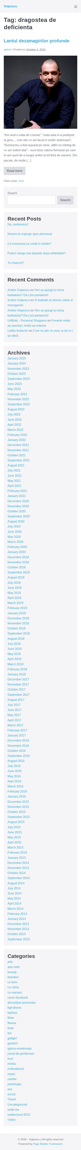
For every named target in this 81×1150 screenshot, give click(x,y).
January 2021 (17, 496)
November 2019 (18, 562)
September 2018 (19, 633)
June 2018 (15, 648)
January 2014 (17, 918)
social (11, 1094)
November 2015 (18, 806)
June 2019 (15, 587)
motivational (16, 1068)
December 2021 (18, 445)
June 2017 (15, 710)
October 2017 (17, 689)
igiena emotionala (19, 1048)
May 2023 (14, 389)
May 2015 (14, 837)
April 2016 (14, 781)
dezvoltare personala (22, 1002)
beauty (12, 972)
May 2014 (14, 898)
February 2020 (17, 546)
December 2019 (18, 557)
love (21, 180)
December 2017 (18, 679)
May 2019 (14, 592)
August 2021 (16, 465)
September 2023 (19, 378)
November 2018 (18, 623)
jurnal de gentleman (21, 1053)
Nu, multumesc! (18, 224)
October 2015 (17, 811)
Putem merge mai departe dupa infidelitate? (37, 253)
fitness (12, 1023)
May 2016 (14, 776)
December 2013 (18, 924)
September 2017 (19, 694)
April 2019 (14, 597)
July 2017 (14, 704)
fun (10, 1033)
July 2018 (14, 643)
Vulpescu (10, 6)
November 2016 (18, 745)
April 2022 (14, 424)
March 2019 (15, 603)
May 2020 (14, 536)
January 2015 (17, 857)
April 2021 (14, 485)
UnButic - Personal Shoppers (27, 320)
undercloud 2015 (19, 1114)
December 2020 (18, 501)
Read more (16, 172)
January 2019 (17, 613)
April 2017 (14, 720)
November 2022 (18, 399)
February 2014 (17, 913)
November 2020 (18, 506)
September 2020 (19, 516)
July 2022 (14, 414)
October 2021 (17, 455)
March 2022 (15, 429)
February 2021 (17, 490)
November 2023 (18, 368)
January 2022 (17, 439)
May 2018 (14, 653)
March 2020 (15, 541)
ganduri (13, 1043)
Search (12, 193)
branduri (13, 977)
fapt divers (14, 1007)
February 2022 (17, 434)
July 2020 (14, 526)
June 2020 (15, 531)
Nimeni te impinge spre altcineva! (30, 234)
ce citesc (13, 987)
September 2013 (19, 939)
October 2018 (17, 628)
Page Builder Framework (48, 1143)
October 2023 (17, 373)
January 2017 (17, 735)
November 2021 (18, 450)
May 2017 (14, 715)
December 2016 (18, 740)
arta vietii (14, 967)
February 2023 (17, 394)
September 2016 (19, 755)
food (10, 1028)
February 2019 (17, 608)
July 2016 (14, 766)
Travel (12, 1099)
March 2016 (15, 786)
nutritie (12, 1079)
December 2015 (18, 801)
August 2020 (16, 521)
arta (10, 961)
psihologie (14, 1084)
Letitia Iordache (18, 330)
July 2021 (14, 470)
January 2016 (17, 796)
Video (11, 1119)
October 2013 (17, 934)
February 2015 (17, 852)
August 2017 (16, 699)
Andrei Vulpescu (19, 290)
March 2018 (15, 664)
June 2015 (15, 832)
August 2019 (16, 577)
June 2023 (15, 383)
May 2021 (14, 480)
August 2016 (16, 760)
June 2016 (15, 771)
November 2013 (18, 929)
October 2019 (17, 567)
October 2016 (17, 750)
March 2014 (15, 908)
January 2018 (17, 674)
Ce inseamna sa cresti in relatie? (29, 243)
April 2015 (14, 842)
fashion (12, 1012)
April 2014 (14, 903)
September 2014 (19, 878)
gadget (12, 1038)
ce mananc (15, 992)
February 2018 (17, 669)
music (11, 1074)
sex (10, 1089)
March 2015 (15, 847)
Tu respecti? (16, 262)
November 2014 (18, 867)
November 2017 (18, 684)
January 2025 (17, 358)
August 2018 (16, 638)
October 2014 (17, 873)
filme (11, 1017)
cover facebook (18, 997)
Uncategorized (17, 1104)
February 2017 (17, 730)
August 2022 (16, 409)
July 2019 (14, 582)
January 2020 (17, 552)
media (12, 1063)
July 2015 (14, 827)
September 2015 (19, 817)
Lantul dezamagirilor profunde (36, 40)
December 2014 (18, 862)
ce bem (12, 982)
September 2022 (19, 404)
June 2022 (15, 419)
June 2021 (15, 475)
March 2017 (15, 725)
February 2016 (17, 791)
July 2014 (14, 888)
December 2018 (18, 618)
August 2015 (16, 822)
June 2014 (15, 893)
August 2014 (16, 883)
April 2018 (14, 659)
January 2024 (17, 363)
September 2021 (19, 460)
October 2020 (17, 511)
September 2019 (19, 572)
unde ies (13, 1109)
